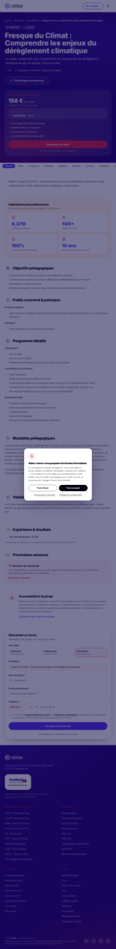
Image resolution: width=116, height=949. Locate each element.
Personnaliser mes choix (44, 495)
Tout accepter (73, 488)
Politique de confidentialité (70, 495)
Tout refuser (43, 488)
